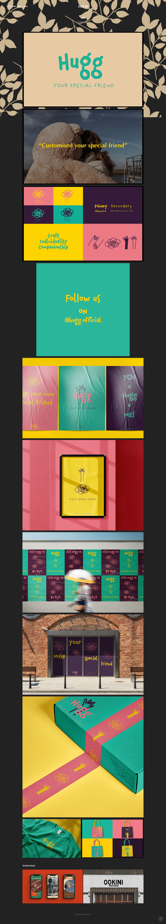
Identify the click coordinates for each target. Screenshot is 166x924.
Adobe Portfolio (86, 914)
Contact (25, 6)
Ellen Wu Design (11, 6)
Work (19, 6)
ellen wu (83, 6)
